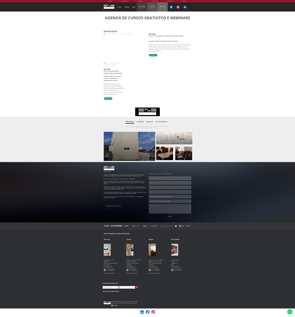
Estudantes (140, 1)
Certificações (155, 1)
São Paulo (130, 122)
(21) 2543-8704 (177, 268)
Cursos (119, 7)
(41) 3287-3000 (132, 268)
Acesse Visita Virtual (109, 273)
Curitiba (140, 122)
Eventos (127, 7)
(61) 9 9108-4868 (155, 270)
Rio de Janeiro (161, 122)
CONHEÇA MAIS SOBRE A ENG (113, 206)
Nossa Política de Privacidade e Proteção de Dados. (124, 303)
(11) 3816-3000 (109, 268)
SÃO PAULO (142, 6)
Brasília (149, 122)
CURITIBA (152, 6)
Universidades (125, 1)
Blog (134, 7)
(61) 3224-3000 (154, 268)
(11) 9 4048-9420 (110, 270)
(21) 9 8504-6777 (177, 270)
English (185, 1)
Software (110, 1)
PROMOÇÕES (170, 1)
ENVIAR (170, 216)
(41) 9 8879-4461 (132, 270)
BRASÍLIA (162, 6)
